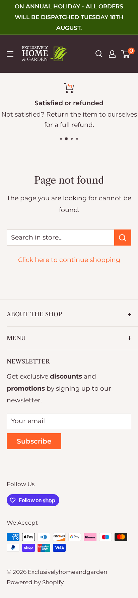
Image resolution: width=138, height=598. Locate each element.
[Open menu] (10, 54)
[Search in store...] (122, 237)
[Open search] (99, 54)
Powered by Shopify (35, 582)
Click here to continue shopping (69, 260)
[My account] (112, 54)
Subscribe (34, 441)
